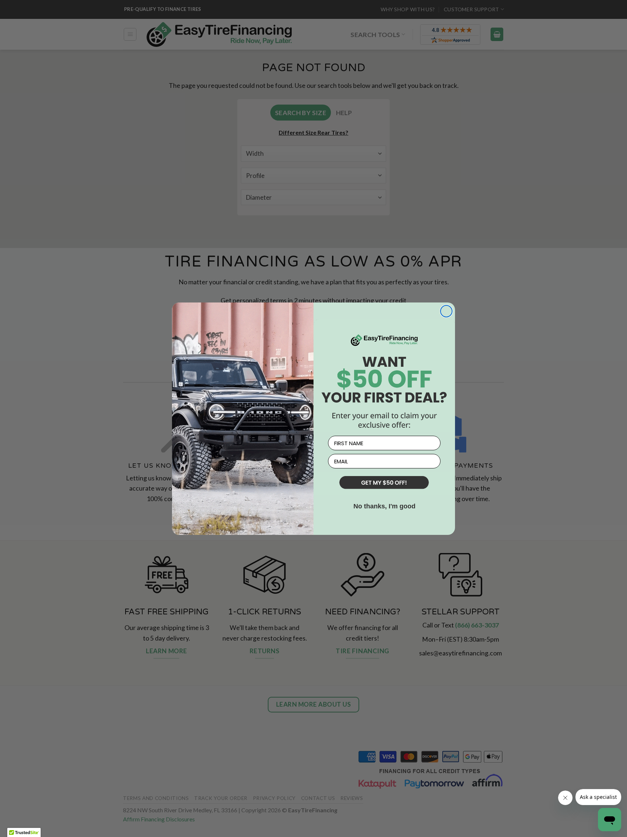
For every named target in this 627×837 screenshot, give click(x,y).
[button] (384, 483)
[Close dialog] (446, 311)
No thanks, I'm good (384, 506)
